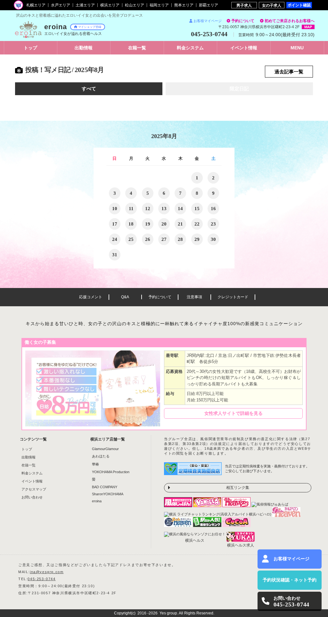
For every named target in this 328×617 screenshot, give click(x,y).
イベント (243, 47)
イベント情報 (32, 481)
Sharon (107, 494)
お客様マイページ (207, 21)
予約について (242, 21)
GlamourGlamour (105, 449)
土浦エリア (85, 5)
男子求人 (244, 5)
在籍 (137, 47)
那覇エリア (208, 5)
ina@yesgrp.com (46, 572)
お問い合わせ (32, 497)
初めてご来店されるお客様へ (290, 21)
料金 (190, 47)
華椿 (95, 464)
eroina (97, 501)
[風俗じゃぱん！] (178, 505)
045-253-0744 (41, 579)
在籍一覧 (28, 465)
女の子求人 (271, 5)
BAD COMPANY (104, 487)
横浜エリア (109, 5)
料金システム (32, 473)
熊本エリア (183, 5)
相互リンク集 (237, 487)
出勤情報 (28, 457)
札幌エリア (35, 5)
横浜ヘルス (194, 540)
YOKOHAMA (110, 472)
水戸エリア (60, 5)
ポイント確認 (299, 5)
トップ (30, 47)
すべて (89, 88)
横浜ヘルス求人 (240, 545)
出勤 (84, 47)
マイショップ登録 (89, 27)
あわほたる (101, 456)
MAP (308, 27)
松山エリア (134, 5)
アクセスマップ (33, 489)
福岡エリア (159, 5)
